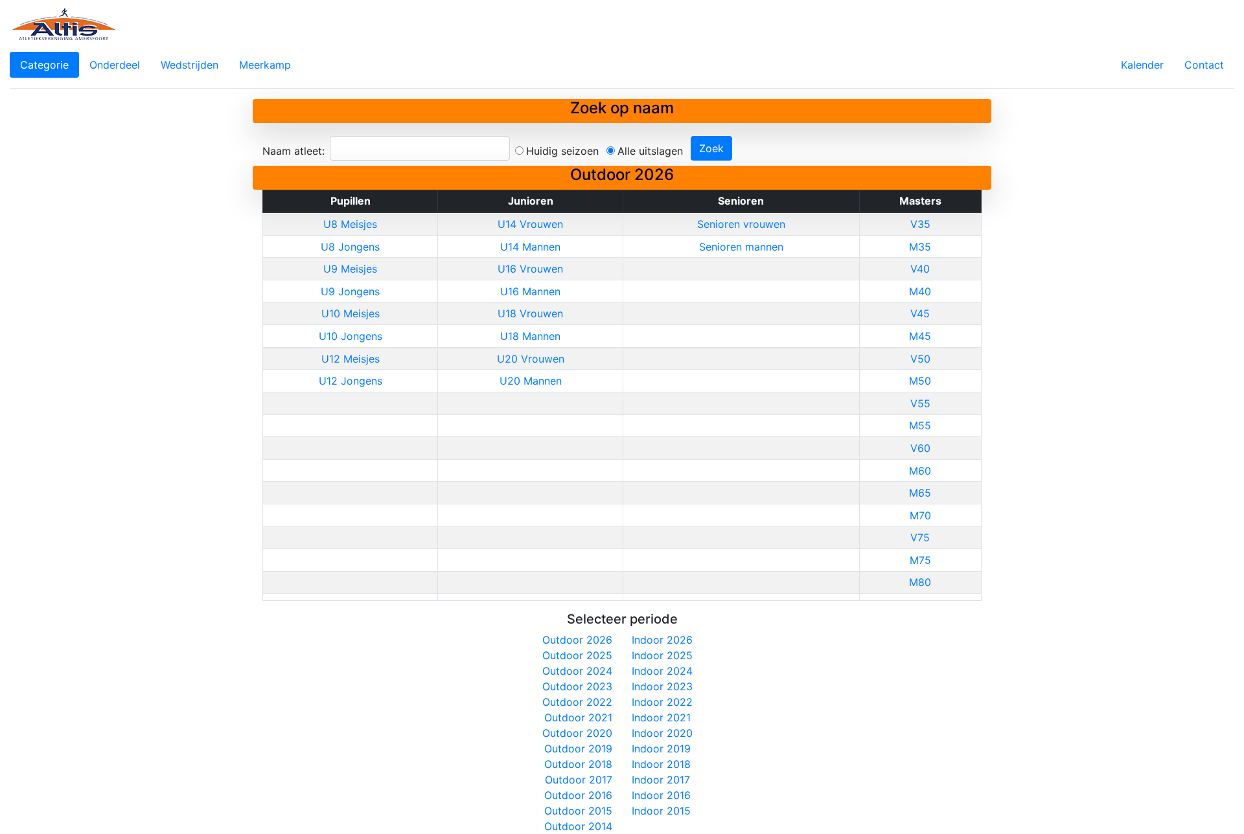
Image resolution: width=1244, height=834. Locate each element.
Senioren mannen (741, 246)
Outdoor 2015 (578, 810)
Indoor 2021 (661, 717)
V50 (920, 358)
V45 (920, 313)
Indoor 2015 (661, 810)
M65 (920, 492)
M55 (920, 425)
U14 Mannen (530, 246)
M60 (920, 470)
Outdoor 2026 (577, 639)
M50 (920, 380)
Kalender (1142, 64)
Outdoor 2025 (577, 655)
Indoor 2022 (662, 701)
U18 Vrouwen (530, 313)
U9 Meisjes (350, 268)
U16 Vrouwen (530, 268)
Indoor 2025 (662, 655)
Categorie (44, 64)
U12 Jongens (350, 380)
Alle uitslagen (650, 150)
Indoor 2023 (662, 686)
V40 (920, 268)
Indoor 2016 (661, 795)
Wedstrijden (189, 64)
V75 (920, 537)
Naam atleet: (293, 150)
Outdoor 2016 (578, 795)
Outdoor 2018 (578, 764)
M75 (920, 560)
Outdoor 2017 (578, 779)
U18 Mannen (530, 336)
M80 (920, 582)
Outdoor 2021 (578, 717)
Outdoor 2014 (578, 826)
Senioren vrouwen (741, 224)
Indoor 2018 (661, 764)
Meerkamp (265, 64)
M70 (920, 515)
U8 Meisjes (350, 224)
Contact (1204, 64)
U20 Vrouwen (530, 358)
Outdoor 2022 (577, 701)
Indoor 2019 (661, 748)
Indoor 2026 (662, 639)
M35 (920, 246)
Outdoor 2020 (577, 733)
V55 (920, 403)
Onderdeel (114, 64)
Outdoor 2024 (577, 670)
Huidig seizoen (562, 150)
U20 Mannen (531, 380)
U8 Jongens (350, 246)
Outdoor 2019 (578, 748)
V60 (920, 448)
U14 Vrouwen (530, 224)
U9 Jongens (350, 291)
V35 (920, 224)
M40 (920, 291)
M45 (920, 336)
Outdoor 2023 (577, 686)
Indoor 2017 (661, 779)
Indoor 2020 (662, 733)
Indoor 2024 (662, 670)
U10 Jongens (350, 336)
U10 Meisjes (350, 313)
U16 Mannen (530, 291)
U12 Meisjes (350, 358)
